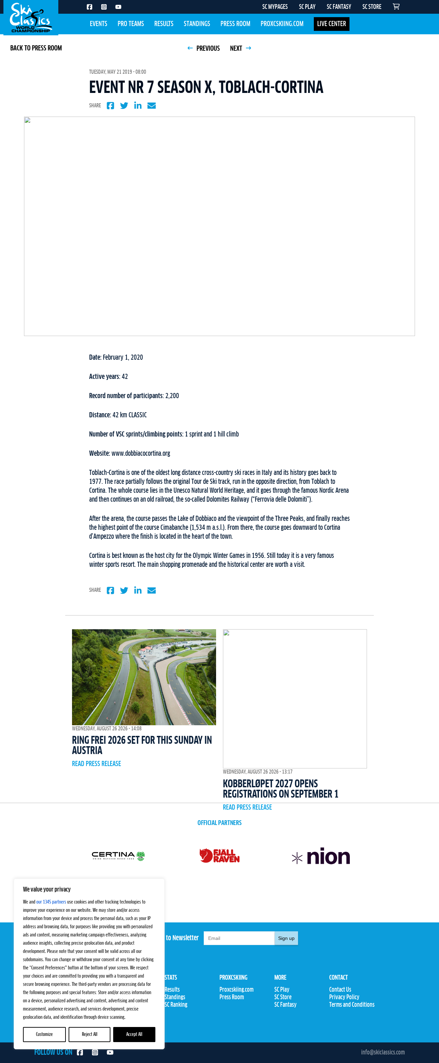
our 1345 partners (51, 902)
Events (98, 24)
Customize (44, 1034)
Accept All (134, 1034)
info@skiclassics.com (383, 1053)
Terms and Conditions (352, 1005)
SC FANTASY (339, 7)
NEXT (237, 48)
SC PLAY (307, 7)
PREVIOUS (207, 48)
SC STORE (372, 7)
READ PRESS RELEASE (96, 764)
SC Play (281, 990)
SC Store (283, 997)
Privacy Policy (344, 997)
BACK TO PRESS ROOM (36, 48)
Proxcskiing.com (282, 24)
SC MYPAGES (275, 7)
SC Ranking (176, 1005)
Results (164, 24)
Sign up (286, 938)
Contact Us (340, 990)
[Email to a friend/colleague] (151, 105)
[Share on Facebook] (110, 105)
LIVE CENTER (331, 24)
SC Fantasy (285, 1005)
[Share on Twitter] (124, 105)
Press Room (235, 24)
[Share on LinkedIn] (138, 105)
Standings (197, 24)
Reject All (89, 1034)
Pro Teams (131, 24)
